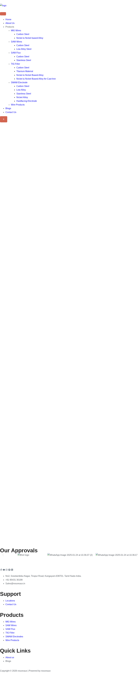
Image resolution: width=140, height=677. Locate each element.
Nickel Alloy (22, 97)
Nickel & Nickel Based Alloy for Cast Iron (36, 79)
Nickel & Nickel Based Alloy (29, 75)
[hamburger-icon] (3, 13)
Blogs (8, 108)
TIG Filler (15, 64)
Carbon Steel (22, 34)
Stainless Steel (23, 60)
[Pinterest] (9, 570)
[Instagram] (6, 570)
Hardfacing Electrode (26, 101)
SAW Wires (16, 42)
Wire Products (18, 105)
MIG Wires (16, 30)
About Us (9, 23)
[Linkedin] (12, 570)
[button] (3, 555)
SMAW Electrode (19, 82)
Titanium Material (24, 71)
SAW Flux (16, 53)
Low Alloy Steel (23, 49)
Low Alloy (21, 90)
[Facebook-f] (1, 570)
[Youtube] (4, 570)
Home (8, 19)
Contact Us (10, 112)
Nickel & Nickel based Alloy (29, 38)
